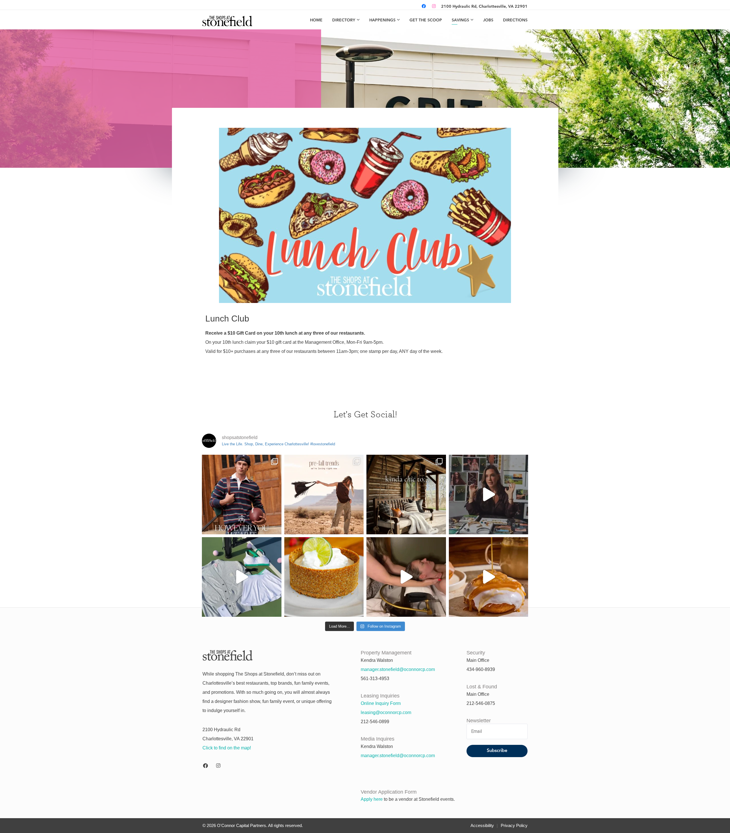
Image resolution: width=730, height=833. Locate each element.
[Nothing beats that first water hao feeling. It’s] (406, 577)
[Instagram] (434, 7)
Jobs (488, 20)
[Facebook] (424, 7)
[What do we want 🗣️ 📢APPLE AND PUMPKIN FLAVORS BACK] (488, 577)
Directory (343, 20)
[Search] (414, 7)
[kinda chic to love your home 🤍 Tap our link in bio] (406, 494)
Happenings (382, 20)
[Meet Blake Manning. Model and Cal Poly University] (241, 494)
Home (316, 20)
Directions (515, 20)
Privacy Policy (514, 825)
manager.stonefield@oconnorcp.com (398, 669)
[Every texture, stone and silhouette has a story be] (488, 494)
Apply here (372, 799)
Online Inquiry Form (381, 703)
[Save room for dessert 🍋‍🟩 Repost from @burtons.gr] (324, 577)
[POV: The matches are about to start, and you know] (241, 577)
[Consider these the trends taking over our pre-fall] (324, 494)
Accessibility (482, 825)
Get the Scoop (425, 20)
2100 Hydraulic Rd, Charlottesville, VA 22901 (484, 7)
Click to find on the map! (226, 747)
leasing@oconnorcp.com (386, 712)
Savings (460, 20)
